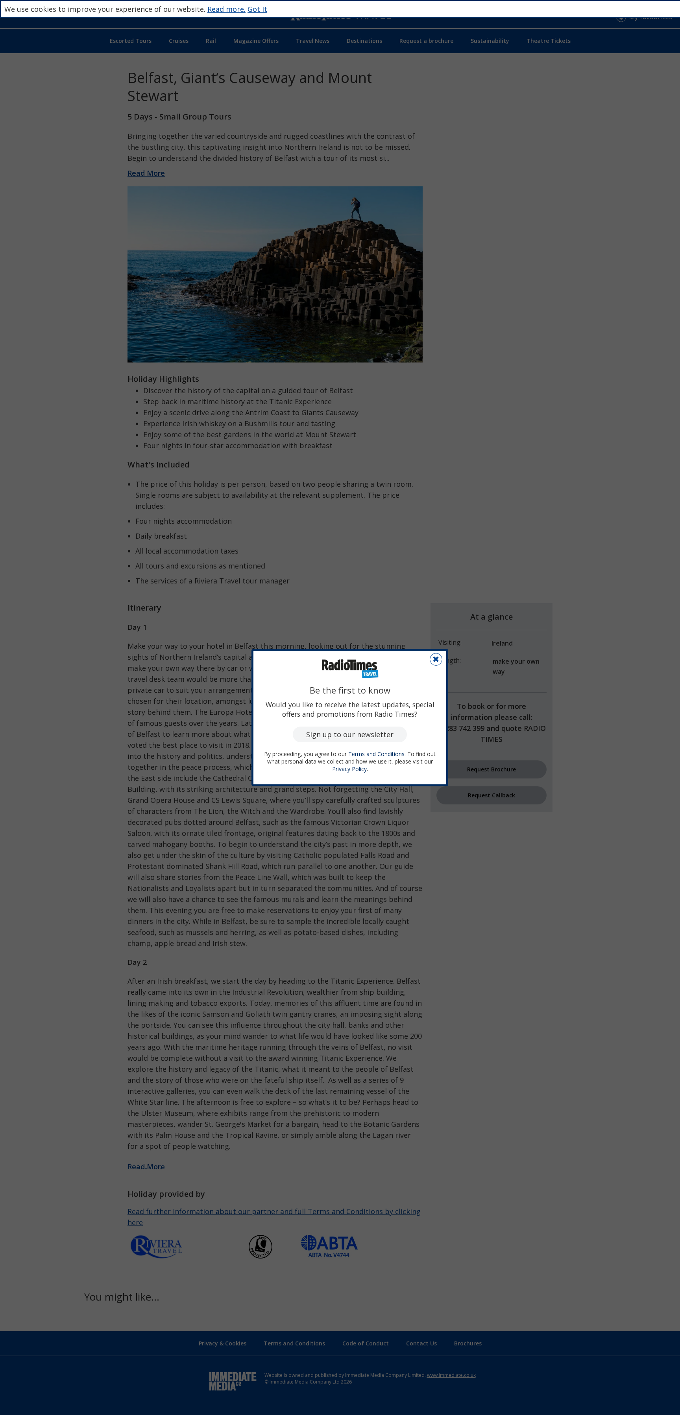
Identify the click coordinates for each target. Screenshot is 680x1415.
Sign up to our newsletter (350, 734)
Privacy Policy (349, 769)
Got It (257, 9)
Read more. (226, 9)
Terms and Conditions (376, 754)
